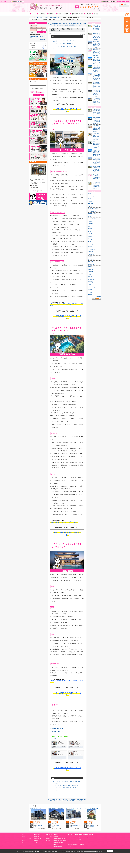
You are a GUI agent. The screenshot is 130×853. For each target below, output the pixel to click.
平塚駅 (53, 826)
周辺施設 (48, 838)
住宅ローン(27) (91, 294)
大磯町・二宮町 (57, 844)
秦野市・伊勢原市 (58, 846)
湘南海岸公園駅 (90, 826)
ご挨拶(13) (90, 271)
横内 (59, 825)
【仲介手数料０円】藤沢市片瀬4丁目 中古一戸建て (95, 808)
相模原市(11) (91, 266)
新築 (34, 36)
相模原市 (56, 836)
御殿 (77, 825)
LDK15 (39, 36)
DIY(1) (89, 198)
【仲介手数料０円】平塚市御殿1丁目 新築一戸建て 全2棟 (79, 808)
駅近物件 (36, 840)
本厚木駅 (35, 826)
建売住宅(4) (90, 216)
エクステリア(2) (91, 254)
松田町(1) (90, 241)
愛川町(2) (90, 228)
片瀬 (94, 825)
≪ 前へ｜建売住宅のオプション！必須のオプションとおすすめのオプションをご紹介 (67, 23)
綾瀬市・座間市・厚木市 (59, 838)
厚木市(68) (90, 261)
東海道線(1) (90, 244)
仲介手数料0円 (37, 834)
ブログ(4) (90, 292)
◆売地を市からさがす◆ (56, 728)
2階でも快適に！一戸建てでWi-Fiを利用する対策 (64, 522)
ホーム (23, 834)
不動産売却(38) (91, 201)
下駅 (34, 37)
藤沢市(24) (90, 269)
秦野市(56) (90, 256)
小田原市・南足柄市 (58, 842)
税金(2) (89, 226)
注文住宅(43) (91, 279)
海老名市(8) (90, 246)
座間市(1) (90, 231)
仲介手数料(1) (91, 203)
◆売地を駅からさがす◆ (56, 731)
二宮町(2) (90, 206)
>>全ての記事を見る (96, 296)
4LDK (31, 36)
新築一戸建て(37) (92, 287)
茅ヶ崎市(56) (91, 259)
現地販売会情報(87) (92, 249)
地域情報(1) (90, 282)
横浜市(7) (90, 276)
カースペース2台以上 (38, 838)
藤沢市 (92, 825)
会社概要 (24, 836)
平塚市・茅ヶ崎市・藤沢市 (60, 840)
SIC (44, 36)
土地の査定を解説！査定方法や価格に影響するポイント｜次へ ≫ (70, 25)
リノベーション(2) (92, 218)
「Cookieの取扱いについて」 (90, 851)
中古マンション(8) (92, 213)
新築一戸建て (37, 836)
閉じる (109, 851)
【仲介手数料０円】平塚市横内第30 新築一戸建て (59, 808)
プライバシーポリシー (26, 838)
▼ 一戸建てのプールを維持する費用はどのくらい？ (64, 46)
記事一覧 (52, 25)
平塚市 (56, 825)
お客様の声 (48, 840)
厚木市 (38, 825)
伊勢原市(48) (91, 264)
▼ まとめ (55, 48)
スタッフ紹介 (49, 836)
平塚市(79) (90, 251)
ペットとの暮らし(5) (92, 211)
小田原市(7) (90, 221)
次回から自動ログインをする (37, 88)
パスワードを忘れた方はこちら (36, 89)
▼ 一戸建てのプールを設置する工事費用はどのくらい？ (65, 43)
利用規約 (24, 840)
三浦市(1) (90, 284)
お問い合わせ (49, 834)
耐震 (31, 37)
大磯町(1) (90, 233)
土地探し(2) (90, 223)
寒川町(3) (90, 274)
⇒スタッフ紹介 (53, 738)
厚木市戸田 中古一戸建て (36, 808)
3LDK (36, 36)
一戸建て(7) (90, 193)
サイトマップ (24, 842)
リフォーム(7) (91, 196)
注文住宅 (56, 33)
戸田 (41, 825)
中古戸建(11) (91, 289)
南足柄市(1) (90, 236)
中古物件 (36, 842)
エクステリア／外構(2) (93, 208)
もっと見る (42, 39)
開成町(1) (90, 239)
